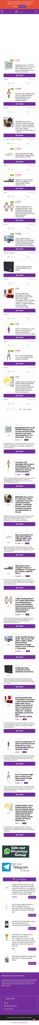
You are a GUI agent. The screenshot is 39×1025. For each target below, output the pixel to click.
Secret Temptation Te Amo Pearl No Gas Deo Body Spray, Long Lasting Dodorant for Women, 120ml (25, 331)
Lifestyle (6, 279)
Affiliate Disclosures (10, 1006)
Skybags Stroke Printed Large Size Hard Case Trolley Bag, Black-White (24, 958)
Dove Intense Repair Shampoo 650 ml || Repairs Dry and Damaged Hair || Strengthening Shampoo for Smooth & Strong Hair (23, 908)
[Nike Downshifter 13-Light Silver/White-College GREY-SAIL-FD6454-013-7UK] (9, 153)
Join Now (22, 6)
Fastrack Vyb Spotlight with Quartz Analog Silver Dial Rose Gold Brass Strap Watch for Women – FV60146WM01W (25, 97)
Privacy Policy (8, 1009)
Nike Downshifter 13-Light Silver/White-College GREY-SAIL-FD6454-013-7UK (25, 155)
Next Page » (27, 409)
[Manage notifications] (33, 1020)
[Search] (36, 11)
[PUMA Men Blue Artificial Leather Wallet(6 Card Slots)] (9, 267)
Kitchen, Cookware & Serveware (13, 139)
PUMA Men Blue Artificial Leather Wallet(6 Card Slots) (23, 268)
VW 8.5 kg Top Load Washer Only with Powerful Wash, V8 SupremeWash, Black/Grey (23, 923)
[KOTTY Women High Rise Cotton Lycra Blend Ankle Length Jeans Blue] (9, 355)
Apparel (6, 367)
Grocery (6, 314)
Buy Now (19, 75)
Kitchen (6, 79)
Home (6, 1003)
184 (20, 409)
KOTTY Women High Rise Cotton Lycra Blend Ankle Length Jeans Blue (24, 357)
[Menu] (2, 11)
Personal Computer (9, 253)
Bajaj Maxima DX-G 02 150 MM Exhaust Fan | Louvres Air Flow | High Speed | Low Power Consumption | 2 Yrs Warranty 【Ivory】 (25, 68)
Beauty (5, 341)
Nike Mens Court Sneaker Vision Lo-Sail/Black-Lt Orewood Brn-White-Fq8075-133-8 (24, 182)
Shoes (5, 165)
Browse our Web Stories (19, 1023)
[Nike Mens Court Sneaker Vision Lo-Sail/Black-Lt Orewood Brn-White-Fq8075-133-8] (9, 179)
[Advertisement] (19, 34)
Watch (5, 108)
